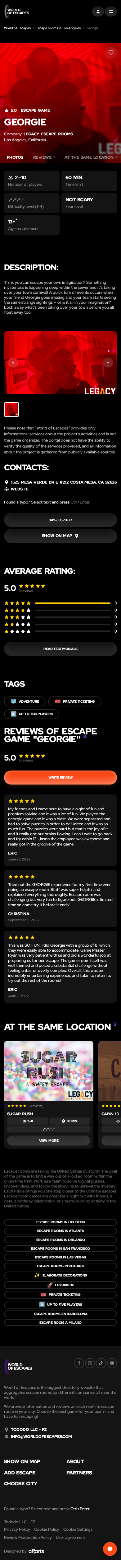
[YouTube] (112, 1363)
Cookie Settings (77, 1529)
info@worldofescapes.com (41, 1436)
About (75, 1461)
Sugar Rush (20, 1114)
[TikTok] (101, 1363)
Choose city (20, 1483)
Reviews (44, 157)
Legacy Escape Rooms (48, 134)
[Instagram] (90, 1363)
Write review (60, 777)
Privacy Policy (17, 1529)
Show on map (22, 1461)
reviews (26, 590)
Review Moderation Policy (28, 1537)
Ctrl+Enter (79, 502)
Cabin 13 (110, 1114)
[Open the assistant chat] (110, 1549)
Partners (79, 1472)
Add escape (19, 1472)
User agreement (70, 1537)
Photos (15, 157)
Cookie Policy (46, 1529)
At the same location (91, 157)
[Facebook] (79, 1363)
